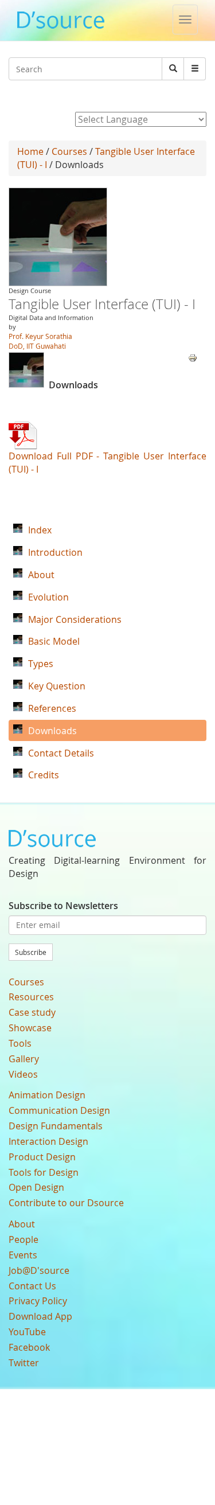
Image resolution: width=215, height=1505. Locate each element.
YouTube (27, 1331)
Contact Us (32, 1286)
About (22, 1224)
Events (23, 1255)
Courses (69, 151)
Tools (20, 1043)
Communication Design (59, 1110)
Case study (32, 1012)
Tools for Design (44, 1172)
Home (30, 151)
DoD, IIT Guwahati (37, 345)
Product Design (42, 1157)
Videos (23, 1074)
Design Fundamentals (56, 1126)
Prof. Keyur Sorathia (40, 336)
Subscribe (30, 952)
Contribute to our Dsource (66, 1202)
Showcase (30, 1027)
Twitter (24, 1362)
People (23, 1239)
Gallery (24, 1058)
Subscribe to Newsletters (63, 905)
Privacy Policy (38, 1301)
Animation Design (47, 1095)
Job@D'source (39, 1270)
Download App (40, 1316)
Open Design (36, 1187)
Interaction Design (48, 1141)
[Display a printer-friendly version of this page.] (192, 356)
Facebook (29, 1347)
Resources (31, 997)
